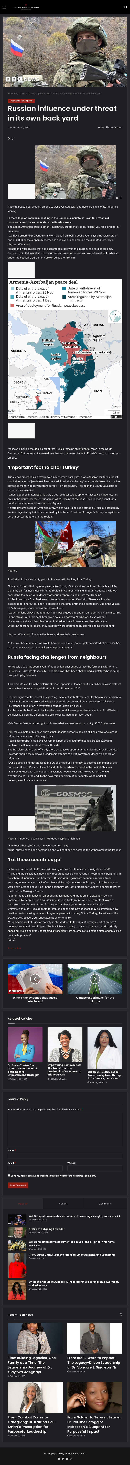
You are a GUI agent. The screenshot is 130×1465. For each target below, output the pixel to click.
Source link (14, 948)
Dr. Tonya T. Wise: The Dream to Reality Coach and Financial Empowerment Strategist (23, 1070)
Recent (63, 1203)
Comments (105, 1203)
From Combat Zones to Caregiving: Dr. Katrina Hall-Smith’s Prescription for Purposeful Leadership (32, 1424)
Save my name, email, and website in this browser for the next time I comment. (53, 1175)
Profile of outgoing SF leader (46, 1229)
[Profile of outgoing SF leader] (17, 1232)
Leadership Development (32, 93)
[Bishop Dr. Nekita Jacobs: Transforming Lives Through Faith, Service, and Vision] (105, 1048)
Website (71, 1163)
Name (12, 1150)
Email (12, 1163)
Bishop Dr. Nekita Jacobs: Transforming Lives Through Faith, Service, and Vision (105, 1075)
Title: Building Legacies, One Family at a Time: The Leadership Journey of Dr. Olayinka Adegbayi (32, 1364)
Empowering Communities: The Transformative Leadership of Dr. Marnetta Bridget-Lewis (64, 1069)
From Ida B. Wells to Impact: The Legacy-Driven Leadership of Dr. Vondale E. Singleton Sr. (93, 1362)
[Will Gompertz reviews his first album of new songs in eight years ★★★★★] (17, 1219)
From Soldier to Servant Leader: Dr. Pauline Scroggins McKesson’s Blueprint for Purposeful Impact (94, 1424)
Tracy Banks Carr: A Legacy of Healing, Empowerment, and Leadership (72, 1254)
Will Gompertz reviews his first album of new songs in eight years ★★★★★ (75, 1216)
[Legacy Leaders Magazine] (26, 7)
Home (13, 93)
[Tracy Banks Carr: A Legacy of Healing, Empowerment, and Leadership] (17, 1265)
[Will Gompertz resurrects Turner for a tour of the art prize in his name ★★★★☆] (17, 1245)
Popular (23, 1203)
